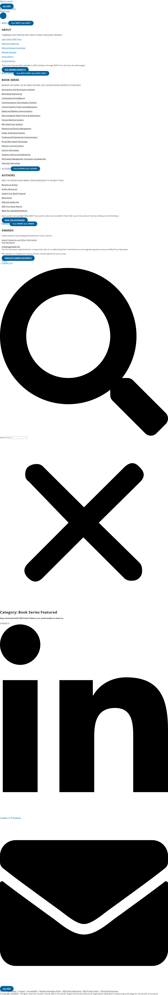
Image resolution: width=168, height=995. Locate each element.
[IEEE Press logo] (8, 9)
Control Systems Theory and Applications (19, 107)
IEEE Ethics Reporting (72, 991)
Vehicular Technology (11, 163)
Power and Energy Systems (13, 133)
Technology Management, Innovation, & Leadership (24, 159)
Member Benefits (9, 52)
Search (3, 437)
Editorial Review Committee (13, 48)
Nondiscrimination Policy (50, 991)
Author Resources (9, 189)
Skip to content (6, 1)
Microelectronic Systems (12, 124)
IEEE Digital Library (19, 4)
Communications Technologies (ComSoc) (19, 102)
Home (2, 991)
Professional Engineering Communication (19, 137)
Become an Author (10, 185)
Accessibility (32, 991)
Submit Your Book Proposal (14, 193)
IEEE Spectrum (53, 4)
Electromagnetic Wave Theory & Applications (21, 115)
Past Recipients (8, 242)
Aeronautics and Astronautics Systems (18, 89)
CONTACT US (7, 263)
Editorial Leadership (10, 43)
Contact (21, 991)
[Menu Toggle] (3, 16)
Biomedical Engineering (12, 94)
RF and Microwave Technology (14, 141)
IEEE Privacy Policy (91, 991)
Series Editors (8, 56)
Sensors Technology (10, 150)
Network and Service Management (16, 128)
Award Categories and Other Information (19, 240)
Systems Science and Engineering (16, 154)
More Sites (66, 4)
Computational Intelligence (13, 98)
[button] (84, 352)
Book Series (7, 198)
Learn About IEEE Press (12, 39)
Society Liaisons (8, 61)
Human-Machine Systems (13, 120)
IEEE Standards (38, 4)
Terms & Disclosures (109, 991)
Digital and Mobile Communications (17, 111)
